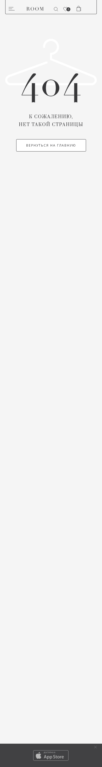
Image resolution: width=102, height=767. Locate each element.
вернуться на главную (51, 145)
